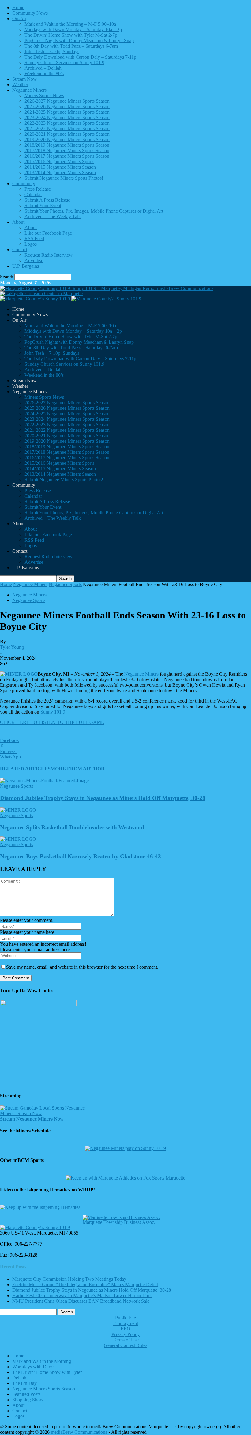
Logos (30, 244)
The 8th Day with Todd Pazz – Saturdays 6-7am (71, 46)
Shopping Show (27, 1399)
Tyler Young (12, 647)
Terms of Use (126, 1339)
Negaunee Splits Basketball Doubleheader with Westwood (72, 827)
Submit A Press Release (47, 200)
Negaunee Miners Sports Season (43, 1388)
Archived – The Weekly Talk (52, 216)
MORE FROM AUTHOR (78, 768)
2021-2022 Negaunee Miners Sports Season (67, 128)
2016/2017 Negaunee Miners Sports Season (66, 156)
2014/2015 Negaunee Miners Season (60, 167)
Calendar (33, 194)
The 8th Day (24, 1383)
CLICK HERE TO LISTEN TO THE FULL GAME (52, 722)
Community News (30, 13)
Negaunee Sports (65, 584)
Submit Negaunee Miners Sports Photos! (63, 178)
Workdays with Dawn (33, 1366)
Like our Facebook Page (48, 233)
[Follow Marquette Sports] (125, 1177)
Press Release (37, 189)
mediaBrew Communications (79, 1432)
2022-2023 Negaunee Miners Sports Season (67, 123)
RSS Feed (34, 238)
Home (18, 7)
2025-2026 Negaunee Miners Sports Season (67, 106)
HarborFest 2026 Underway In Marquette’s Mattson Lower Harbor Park (82, 1295)
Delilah (19, 1377)
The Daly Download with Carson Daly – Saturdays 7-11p (80, 57)
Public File (125, 1317)
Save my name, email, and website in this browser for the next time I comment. (82, 967)
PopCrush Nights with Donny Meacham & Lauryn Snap (79, 40)
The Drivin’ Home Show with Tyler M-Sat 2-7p (70, 35)
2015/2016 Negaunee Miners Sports (59, 161)
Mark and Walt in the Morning (41, 1361)
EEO (125, 1328)
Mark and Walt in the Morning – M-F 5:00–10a (70, 24)
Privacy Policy (125, 1334)
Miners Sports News (44, 95)
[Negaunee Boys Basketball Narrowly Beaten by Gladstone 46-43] (18, 839)
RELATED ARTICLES (25, 768)
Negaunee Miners (29, 90)
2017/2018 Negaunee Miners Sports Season (66, 150)
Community (23, 183)
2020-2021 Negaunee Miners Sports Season (67, 134)
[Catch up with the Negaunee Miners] (125, 1148)
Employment (125, 1323)
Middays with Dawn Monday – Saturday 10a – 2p (73, 29)
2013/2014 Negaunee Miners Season (60, 172)
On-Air (19, 18)
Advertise (33, 260)
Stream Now (24, 79)
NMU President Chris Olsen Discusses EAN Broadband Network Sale (80, 1301)
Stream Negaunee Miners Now (32, 1118)
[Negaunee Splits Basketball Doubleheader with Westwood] (18, 810)
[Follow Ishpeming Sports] (40, 1207)
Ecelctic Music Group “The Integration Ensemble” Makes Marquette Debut (85, 1284)
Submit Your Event (42, 205)
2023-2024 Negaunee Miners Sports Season (67, 117)
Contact (19, 249)
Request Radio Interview (48, 255)
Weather (20, 84)
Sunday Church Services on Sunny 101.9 (64, 62)
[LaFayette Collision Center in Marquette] (41, 293)
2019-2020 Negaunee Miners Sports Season (67, 139)
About (18, 222)
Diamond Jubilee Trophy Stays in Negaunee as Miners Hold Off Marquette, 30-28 (102, 798)
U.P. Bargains (25, 266)
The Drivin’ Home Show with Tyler (47, 1372)
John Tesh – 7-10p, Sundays (51, 51)
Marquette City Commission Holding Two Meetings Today (69, 1279)
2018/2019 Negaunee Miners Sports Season (66, 145)
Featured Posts (26, 1394)
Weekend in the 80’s (44, 73)
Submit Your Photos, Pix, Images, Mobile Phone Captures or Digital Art (93, 211)
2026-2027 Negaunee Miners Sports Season (67, 101)
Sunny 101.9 (52, 711)
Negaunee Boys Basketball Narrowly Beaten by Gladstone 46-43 (80, 856)
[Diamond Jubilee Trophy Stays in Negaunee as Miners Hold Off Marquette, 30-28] (44, 780)
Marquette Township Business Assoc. (119, 1222)
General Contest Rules (125, 1345)
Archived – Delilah (43, 68)
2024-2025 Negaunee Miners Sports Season (67, 112)
